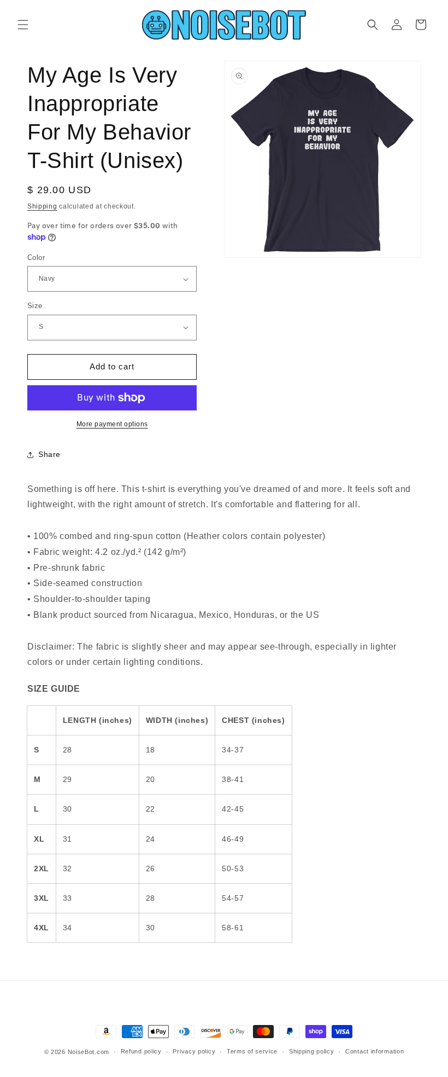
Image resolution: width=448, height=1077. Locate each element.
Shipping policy (311, 1051)
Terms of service (252, 1051)
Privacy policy (194, 1051)
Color (36, 257)
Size (35, 306)
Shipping (42, 206)
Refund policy (141, 1051)
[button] (23, 25)
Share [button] (49, 454)
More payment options (112, 424)
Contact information (374, 1051)
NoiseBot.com (88, 1052)
